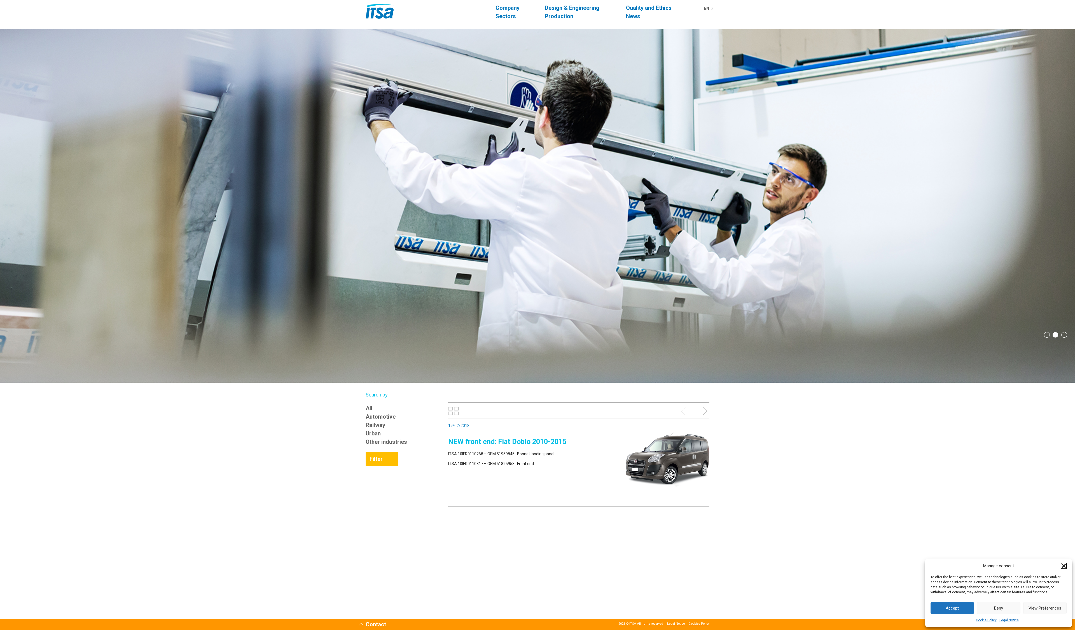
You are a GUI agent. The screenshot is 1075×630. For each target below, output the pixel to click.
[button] (1064, 566)
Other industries (386, 441)
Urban (373, 433)
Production (559, 16)
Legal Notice (1009, 620)
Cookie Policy (986, 620)
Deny (998, 608)
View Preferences (1045, 608)
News (633, 16)
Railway (375, 425)
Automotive (381, 416)
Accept (952, 608)
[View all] (453, 411)
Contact (376, 624)
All (369, 408)
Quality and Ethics (649, 7)
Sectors (506, 16)
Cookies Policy (699, 624)
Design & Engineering (572, 7)
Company (508, 7)
